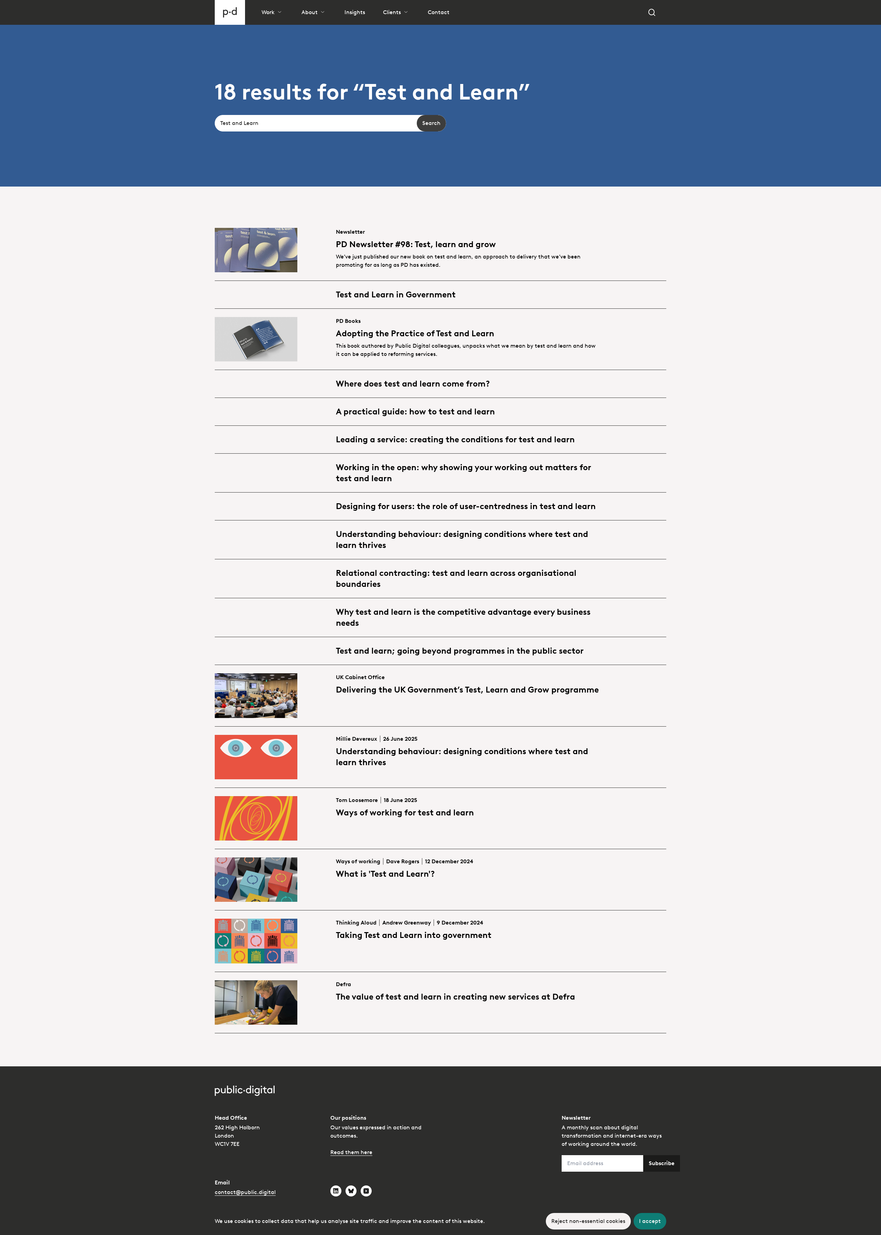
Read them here (351, 1152)
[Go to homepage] (230, 12)
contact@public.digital (245, 1192)
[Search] (651, 12)
